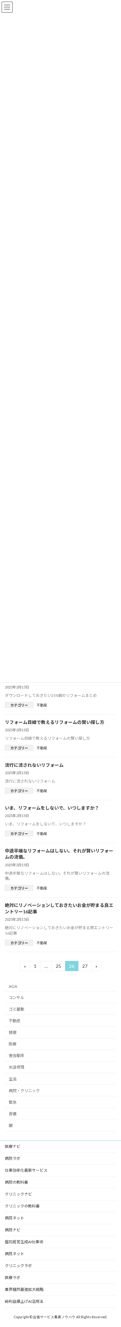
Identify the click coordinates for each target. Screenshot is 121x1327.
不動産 (41, 705)
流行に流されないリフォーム (34, 765)
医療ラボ (12, 1277)
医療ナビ (12, 1146)
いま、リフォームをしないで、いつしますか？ (52, 808)
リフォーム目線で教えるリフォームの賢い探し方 (54, 722)
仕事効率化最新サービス (26, 1170)
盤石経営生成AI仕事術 (24, 1241)
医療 (12, 1044)
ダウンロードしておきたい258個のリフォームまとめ (51, 695)
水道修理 (16, 1067)
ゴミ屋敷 (16, 1009)
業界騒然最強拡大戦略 (24, 1289)
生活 (12, 1079)
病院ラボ (12, 1158)
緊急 (12, 1102)
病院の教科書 (16, 1182)
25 (58, 967)
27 (84, 967)
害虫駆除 (16, 1055)
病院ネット (14, 1218)
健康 (12, 1032)
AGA (13, 986)
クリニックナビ (18, 1194)
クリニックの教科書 (22, 1206)
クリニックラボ (18, 1265)
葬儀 (12, 1113)
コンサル (16, 997)
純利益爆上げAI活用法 (24, 1301)
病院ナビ (12, 1229)
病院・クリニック (24, 1090)
